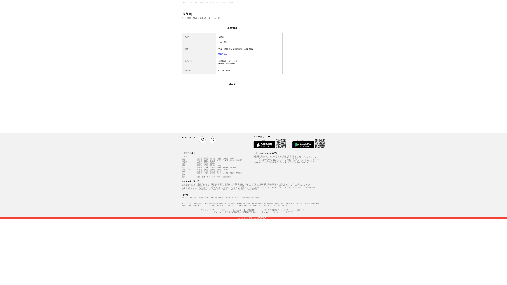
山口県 (225, 169)
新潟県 (212, 162)
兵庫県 (219, 167)
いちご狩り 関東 (309, 187)
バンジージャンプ (286, 162)
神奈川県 (239, 160)
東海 (183, 165)
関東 (183, 160)
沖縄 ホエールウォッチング (212, 187)
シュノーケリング (309, 157)
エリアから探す (188, 153)
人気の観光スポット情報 (250, 197)
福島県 (232, 158)
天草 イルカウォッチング (191, 187)
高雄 (218, 176)
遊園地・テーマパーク (294, 159)
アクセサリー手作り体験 (262, 159)
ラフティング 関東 (237, 185)
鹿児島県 (239, 173)
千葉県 (225, 160)
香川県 (206, 171)
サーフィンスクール (312, 159)
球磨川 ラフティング (278, 187)
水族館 (297, 162)
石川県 (206, 164)
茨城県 (212, 160)
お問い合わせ (236, 210)
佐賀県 (206, 173)
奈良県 (225, 167)
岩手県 (206, 158)
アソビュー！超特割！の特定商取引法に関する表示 (235, 211)
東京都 (232, 160)
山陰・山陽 (186, 169)
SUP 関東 (241, 189)
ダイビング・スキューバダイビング (288, 157)
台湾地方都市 (226, 176)
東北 (183, 158)
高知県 (219, 171)
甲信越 (184, 162)
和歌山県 (233, 167)
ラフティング (309, 161)
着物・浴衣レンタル (260, 162)
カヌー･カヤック (304, 156)
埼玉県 (219, 160)
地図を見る (223, 53)
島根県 (206, 169)
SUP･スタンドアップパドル (263, 157)
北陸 (183, 164)
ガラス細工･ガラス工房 (277, 156)
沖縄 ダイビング (203, 184)
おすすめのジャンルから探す (265, 153)
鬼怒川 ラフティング (262, 187)
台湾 (183, 176)
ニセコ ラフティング (254, 185)
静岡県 (199, 165)
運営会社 (289, 211)
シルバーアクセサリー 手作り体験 (279, 161)
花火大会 (305, 162)
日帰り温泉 (292, 156)
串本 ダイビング (246, 187)
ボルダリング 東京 (251, 184)
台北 (198, 176)
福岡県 (199, 173)
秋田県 (219, 158)
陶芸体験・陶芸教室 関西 (234, 184)
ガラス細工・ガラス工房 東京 (209, 189)
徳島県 (199, 171)
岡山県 (212, 169)
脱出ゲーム (274, 162)
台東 (203, 176)
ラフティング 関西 (294, 187)
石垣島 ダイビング (287, 184)
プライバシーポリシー (271, 211)
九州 (183, 173)
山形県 (225, 158)
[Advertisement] (209, 114)
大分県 (225, 173)
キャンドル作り (259, 161)
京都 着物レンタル (188, 184)
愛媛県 (212, 171)
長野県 (206, 162)
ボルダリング (298, 161)
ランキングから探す (189, 197)
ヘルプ (222, 210)
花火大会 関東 (252, 189)
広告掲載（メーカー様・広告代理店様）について (267, 210)
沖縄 (183, 175)
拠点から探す (203, 197)
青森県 (199, 158)
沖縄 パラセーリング (301, 185)
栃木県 (199, 160)
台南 (213, 176)
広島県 (219, 169)
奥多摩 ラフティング (231, 187)
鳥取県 (199, 169)
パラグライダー (278, 159)
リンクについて (207, 210)
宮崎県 (232, 173)
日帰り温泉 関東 (217, 184)
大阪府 (212, 167)
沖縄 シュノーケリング (304, 184)
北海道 (184, 156)
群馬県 (206, 160)
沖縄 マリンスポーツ (189, 189)
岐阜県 (206, 165)
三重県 (219, 165)
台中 (208, 176)
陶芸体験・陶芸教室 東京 (269, 184)
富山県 (199, 164)
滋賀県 (199, 167)
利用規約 (297, 210)
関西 (183, 167)
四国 (183, 171)
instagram (202, 139)
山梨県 (199, 162)
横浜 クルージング (285, 185)
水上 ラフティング (270, 185)
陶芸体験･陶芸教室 (260, 156)
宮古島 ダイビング (228, 189)
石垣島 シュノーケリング (220, 185)
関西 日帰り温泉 (203, 185)
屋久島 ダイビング (188, 185)
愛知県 (212, 165)
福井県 (212, 164)
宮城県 (212, 158)
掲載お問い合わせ (216, 197)
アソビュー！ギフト (232, 197)
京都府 (206, 167)
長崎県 (212, 173)
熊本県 (219, 173)
